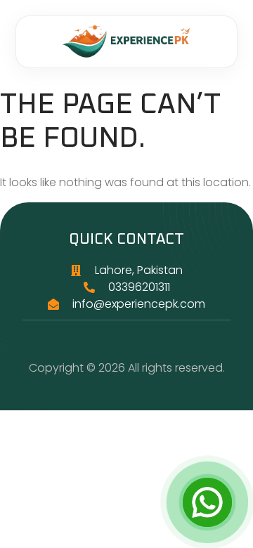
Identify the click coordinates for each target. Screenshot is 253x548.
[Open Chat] (207, 502)
